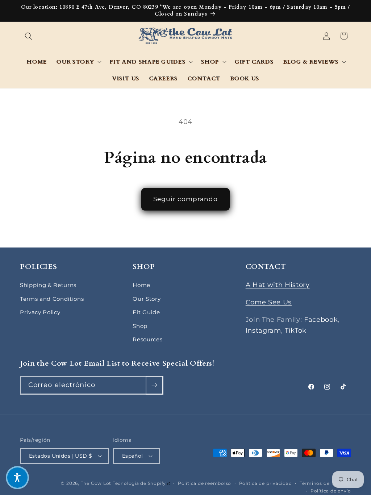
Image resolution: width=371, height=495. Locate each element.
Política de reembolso (204, 483)
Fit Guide (146, 312)
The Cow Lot (96, 483)
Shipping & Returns (48, 285)
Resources (147, 339)
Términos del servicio (325, 483)
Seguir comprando (185, 199)
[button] (28, 36)
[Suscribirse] (154, 385)
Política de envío (330, 491)
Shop (140, 326)
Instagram (263, 330)
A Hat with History (278, 284)
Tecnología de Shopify (141, 483)
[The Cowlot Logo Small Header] (186, 36)
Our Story (147, 298)
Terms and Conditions (52, 298)
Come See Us (269, 302)
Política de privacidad (265, 483)
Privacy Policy (40, 312)
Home (141, 285)
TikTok (296, 330)
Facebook (321, 319)
